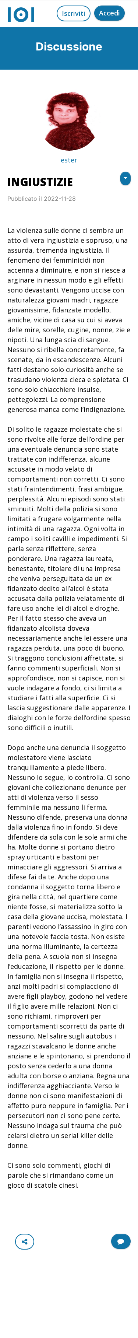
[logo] (21, 13)
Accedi (109, 12)
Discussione (69, 46)
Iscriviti (73, 13)
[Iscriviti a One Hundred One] (121, 1241)
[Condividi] (24, 1242)
